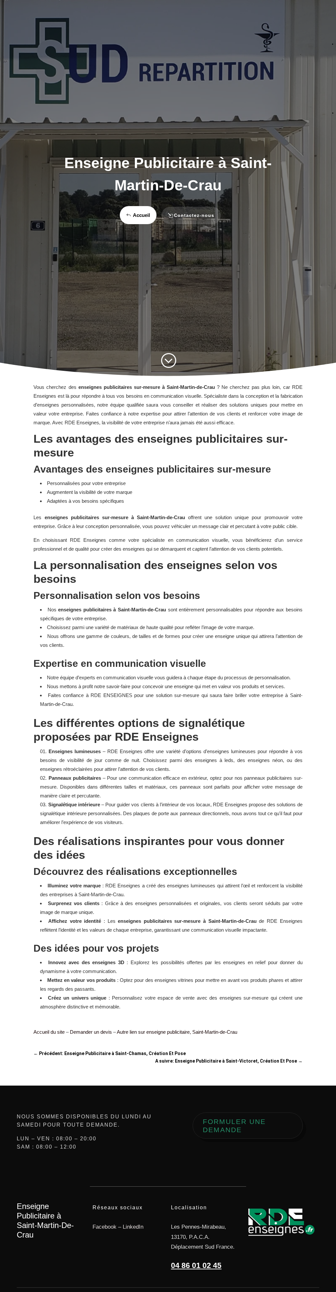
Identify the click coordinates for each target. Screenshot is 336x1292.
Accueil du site (49, 1032)
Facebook (104, 1227)
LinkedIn (133, 1227)
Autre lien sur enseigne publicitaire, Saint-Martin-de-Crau (177, 1032)
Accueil (141, 215)
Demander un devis (91, 1032)
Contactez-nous (194, 215)
